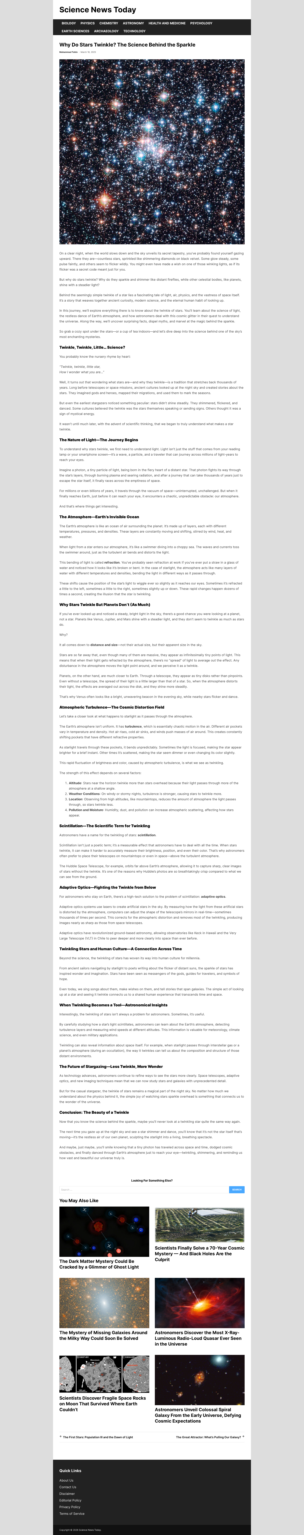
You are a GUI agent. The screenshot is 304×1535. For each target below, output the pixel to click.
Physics (88, 23)
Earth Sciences (75, 31)
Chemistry (108, 23)
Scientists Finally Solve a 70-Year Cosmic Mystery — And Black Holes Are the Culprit (199, 1253)
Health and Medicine (167, 23)
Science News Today (97, 9)
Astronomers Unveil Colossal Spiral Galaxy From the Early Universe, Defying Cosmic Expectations (198, 1415)
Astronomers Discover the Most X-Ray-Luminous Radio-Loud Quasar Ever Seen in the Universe (198, 1338)
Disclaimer (67, 1494)
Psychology (201, 23)
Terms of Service (72, 1514)
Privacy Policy (69, 1507)
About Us (66, 1480)
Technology (134, 31)
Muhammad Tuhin (68, 52)
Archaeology (106, 31)
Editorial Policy (70, 1500)
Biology (69, 23)
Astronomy (133, 23)
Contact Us (67, 1487)
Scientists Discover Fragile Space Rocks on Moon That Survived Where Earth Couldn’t (102, 1403)
